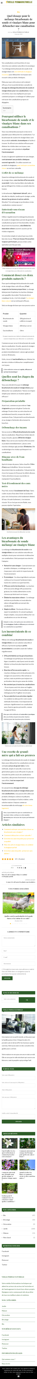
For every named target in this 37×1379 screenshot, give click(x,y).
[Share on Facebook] (17, 868)
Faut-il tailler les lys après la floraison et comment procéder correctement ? (8, 1153)
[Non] (35, 1373)
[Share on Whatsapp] (23, 868)
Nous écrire (6, 1364)
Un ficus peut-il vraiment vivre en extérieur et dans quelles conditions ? (8, 1198)
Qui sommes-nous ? (8, 1359)
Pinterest (5, 1260)
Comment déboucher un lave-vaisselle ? (18, 835)
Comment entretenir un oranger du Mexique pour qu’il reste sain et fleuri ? (27, 1153)
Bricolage (19, 1220)
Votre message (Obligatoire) (9, 1097)
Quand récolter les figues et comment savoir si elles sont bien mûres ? (27, 1175)
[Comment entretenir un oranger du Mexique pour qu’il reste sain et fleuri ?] (27, 1143)
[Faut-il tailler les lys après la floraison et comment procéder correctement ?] (10, 1143)
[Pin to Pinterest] (21, 868)
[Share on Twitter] (19, 868)
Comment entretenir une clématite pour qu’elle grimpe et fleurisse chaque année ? (9, 1176)
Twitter (4, 1265)
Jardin (19, 1229)
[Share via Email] (25, 868)
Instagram (5, 1256)
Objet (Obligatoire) (7, 1090)
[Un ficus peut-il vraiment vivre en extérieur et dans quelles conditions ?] (10, 1188)
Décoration (19, 1224)
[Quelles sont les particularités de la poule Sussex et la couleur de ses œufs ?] (18, 903)
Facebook (5, 1251)
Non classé (19, 1237)
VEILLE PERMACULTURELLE (21, 32)
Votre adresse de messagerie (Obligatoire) (13, 1082)
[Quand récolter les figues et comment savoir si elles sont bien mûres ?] (27, 1165)
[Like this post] (14, 868)
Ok (27, 1000)
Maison (19, 1233)
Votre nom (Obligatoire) (8, 1075)
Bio (18, 12)
